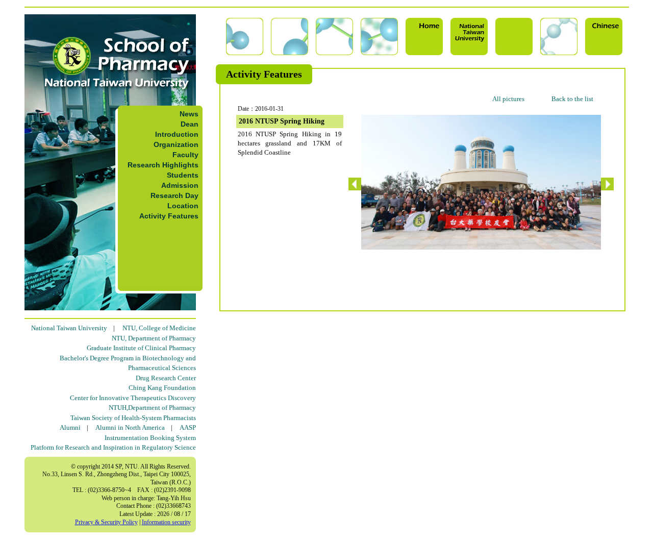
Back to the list (572, 99)
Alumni (70, 427)
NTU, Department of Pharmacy (154, 338)
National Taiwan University (69, 328)
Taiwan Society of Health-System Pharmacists (133, 418)
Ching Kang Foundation (162, 387)
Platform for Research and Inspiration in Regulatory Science (113, 447)
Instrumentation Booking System (150, 437)
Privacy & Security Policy (106, 522)
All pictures (508, 99)
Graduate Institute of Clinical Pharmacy (141, 348)
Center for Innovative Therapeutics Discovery (133, 398)
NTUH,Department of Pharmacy (152, 407)
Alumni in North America (130, 427)
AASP (188, 427)
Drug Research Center (166, 378)
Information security (166, 522)
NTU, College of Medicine (159, 328)
